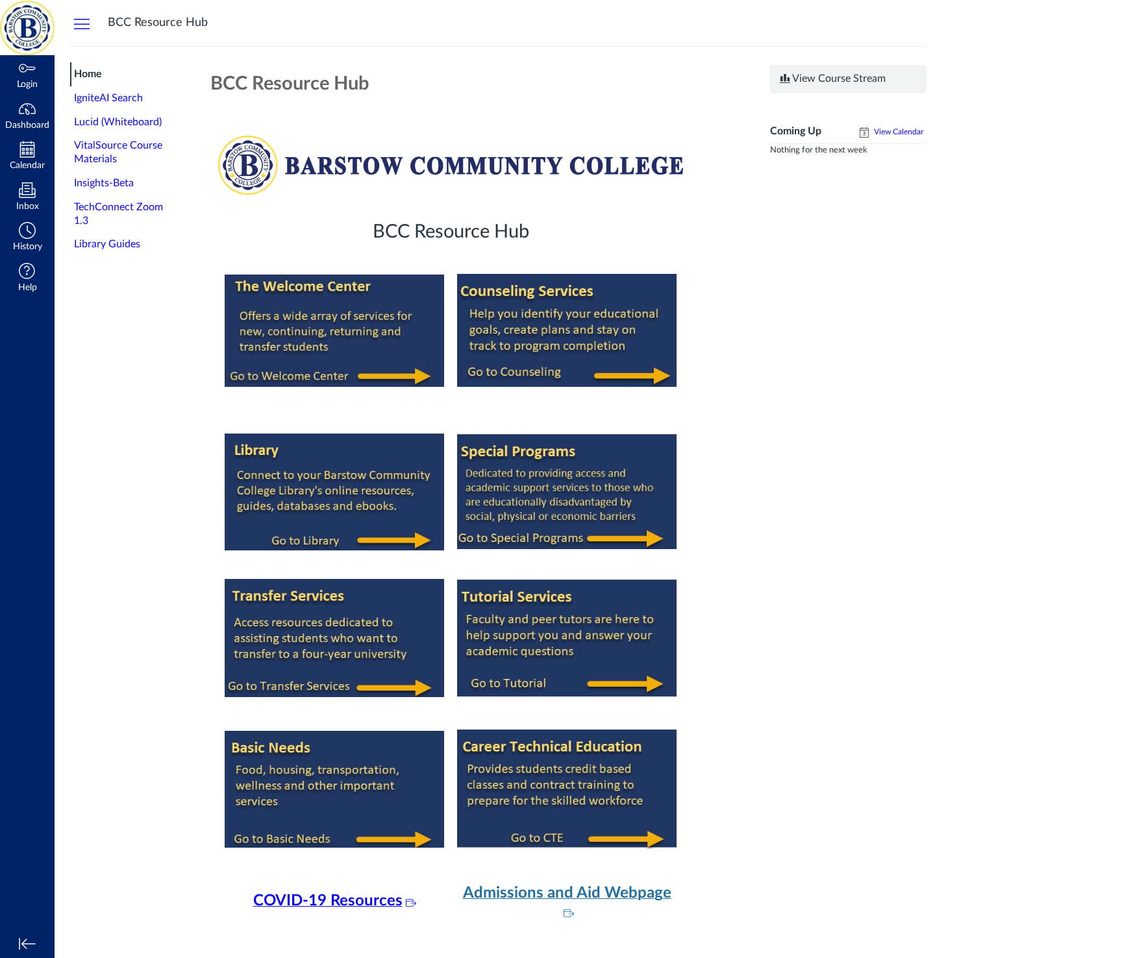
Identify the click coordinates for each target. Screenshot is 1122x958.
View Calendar (897, 132)
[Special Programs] (567, 491)
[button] (27, 237)
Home (88, 74)
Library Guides (107, 244)
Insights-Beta (104, 183)
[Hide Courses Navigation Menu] (82, 23)
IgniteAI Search (108, 98)
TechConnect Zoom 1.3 (118, 214)
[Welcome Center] (334, 330)
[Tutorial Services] (567, 637)
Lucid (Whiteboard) (118, 122)
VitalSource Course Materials (118, 152)
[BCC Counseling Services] (567, 330)
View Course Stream (838, 78)
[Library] (334, 491)
